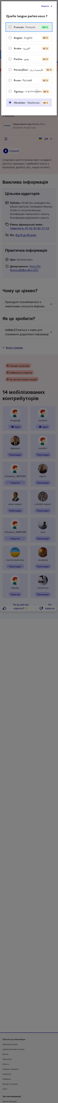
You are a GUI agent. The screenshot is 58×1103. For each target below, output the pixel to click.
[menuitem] (29, 27)
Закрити (45, 6)
